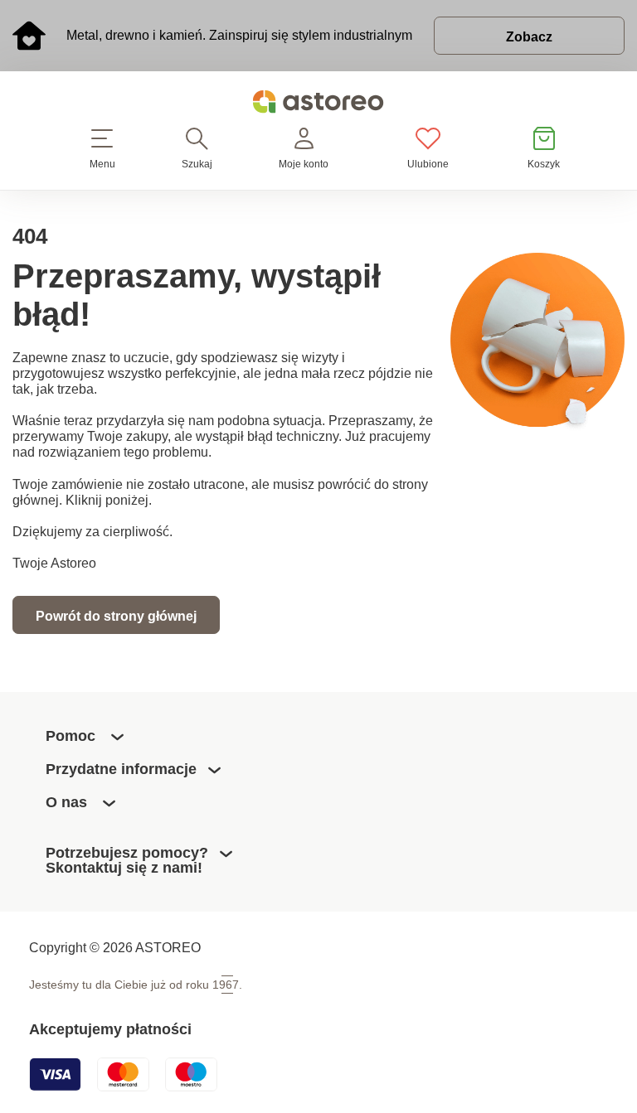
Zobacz (529, 36)
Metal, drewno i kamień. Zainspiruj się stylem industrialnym (239, 34)
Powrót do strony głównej (116, 615)
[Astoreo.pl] (318, 105)
